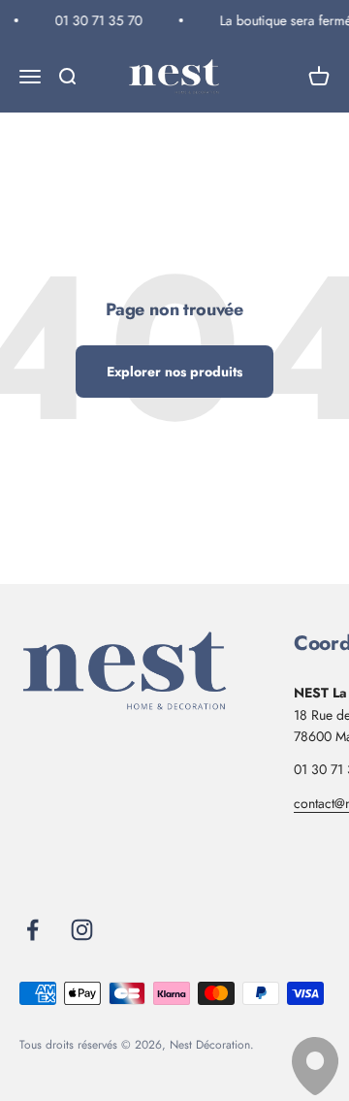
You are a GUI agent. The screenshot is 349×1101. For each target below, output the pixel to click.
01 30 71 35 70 (98, 20)
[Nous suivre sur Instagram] (82, 930)
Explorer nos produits (174, 371)
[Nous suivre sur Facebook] (32, 930)
